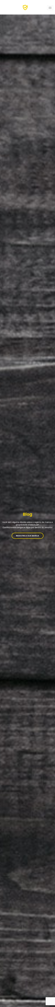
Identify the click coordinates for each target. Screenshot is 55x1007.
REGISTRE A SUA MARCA (27, 535)
